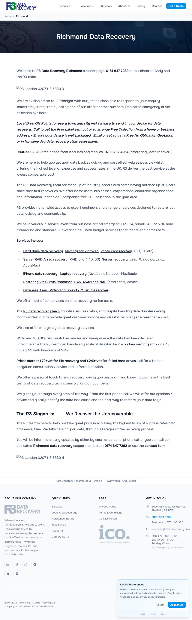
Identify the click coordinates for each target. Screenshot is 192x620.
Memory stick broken (82, 251)
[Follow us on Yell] (17, 573)
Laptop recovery (73, 274)
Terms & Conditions (110, 512)
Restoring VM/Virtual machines (47, 282)
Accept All (177, 604)
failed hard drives (122, 361)
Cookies (163, 614)
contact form (155, 446)
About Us (124, 6)
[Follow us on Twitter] (25, 564)
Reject (160, 604)
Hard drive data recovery (43, 251)
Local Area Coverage (64, 512)
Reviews (106, 6)
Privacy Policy (107, 506)
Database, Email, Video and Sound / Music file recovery (66, 290)
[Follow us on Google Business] (35, 564)
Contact (157, 6)
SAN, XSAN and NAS (90, 282)
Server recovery (115, 259)
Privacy (142, 614)
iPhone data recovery (40, 274)
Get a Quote (176, 6)
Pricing (141, 6)
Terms (153, 614)
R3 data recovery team (41, 311)
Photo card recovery (116, 251)
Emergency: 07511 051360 (167, 522)
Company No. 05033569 (17, 606)
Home (7, 16)
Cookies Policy (108, 518)
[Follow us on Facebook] (17, 564)
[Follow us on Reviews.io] (7, 573)
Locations (86, 6)
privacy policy (147, 596)
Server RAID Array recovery (45, 259)
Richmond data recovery (52, 446)
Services (64, 6)
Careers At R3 (60, 536)
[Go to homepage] (25, 509)
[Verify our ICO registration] (119, 534)
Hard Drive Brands (63, 518)
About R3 (57, 530)
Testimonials (59, 524)
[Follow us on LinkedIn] (7, 564)
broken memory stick (140, 344)
